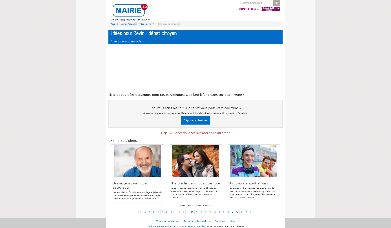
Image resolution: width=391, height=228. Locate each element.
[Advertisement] (195, 68)
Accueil (114, 24)
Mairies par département (167, 221)
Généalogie (220, 221)
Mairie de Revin (147, 24)
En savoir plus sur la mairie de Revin (127, 41)
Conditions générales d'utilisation (162, 226)
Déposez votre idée (196, 120)
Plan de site (202, 226)
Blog (232, 221)
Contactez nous (187, 226)
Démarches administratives (197, 221)
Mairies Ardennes (129, 24)
